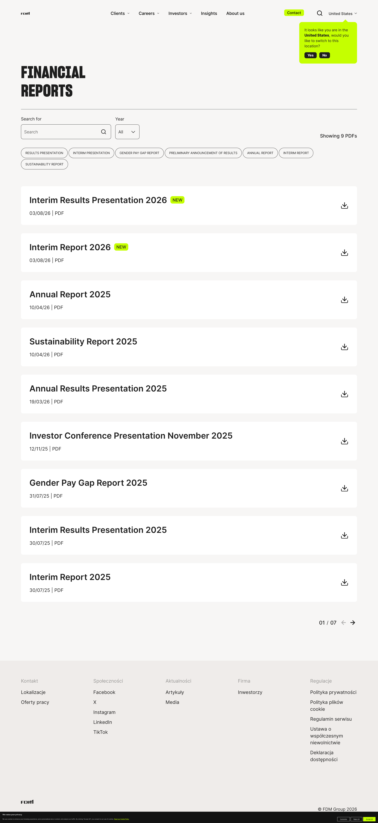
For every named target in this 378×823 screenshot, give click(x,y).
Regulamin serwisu (331, 719)
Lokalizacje (33, 692)
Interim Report (296, 153)
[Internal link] (25, 13)
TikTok (100, 732)
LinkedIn (102, 722)
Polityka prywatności (333, 692)
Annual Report (260, 153)
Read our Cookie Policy (121, 819)
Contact (294, 12)
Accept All (369, 819)
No (324, 55)
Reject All (356, 819)
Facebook (104, 692)
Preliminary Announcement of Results (203, 153)
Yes (311, 55)
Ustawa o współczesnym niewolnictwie (326, 735)
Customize (343, 819)
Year (119, 119)
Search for (31, 119)
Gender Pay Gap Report (139, 153)
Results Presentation (44, 153)
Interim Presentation (91, 153)
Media (172, 702)
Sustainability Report (44, 164)
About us (235, 13)
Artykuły (175, 692)
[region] (189, 817)
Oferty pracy (35, 702)
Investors (178, 13)
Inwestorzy (250, 692)
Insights (209, 13)
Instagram (104, 712)
